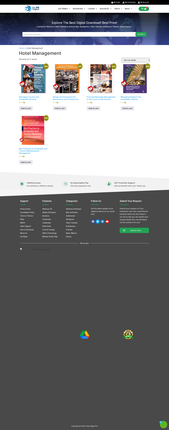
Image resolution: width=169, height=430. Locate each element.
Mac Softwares (72, 212)
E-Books (91, 9)
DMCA (22, 223)
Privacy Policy (25, 209)
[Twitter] (98, 221)
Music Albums (71, 233)
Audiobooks (78, 9)
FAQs (22, 219)
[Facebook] (93, 221)
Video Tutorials (71, 223)
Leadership (46, 223)
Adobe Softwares (49, 212)
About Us (23, 233)
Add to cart (26, 108)
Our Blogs (23, 237)
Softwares (63, 9)
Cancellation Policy (27, 212)
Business (45, 216)
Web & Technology (49, 233)
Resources (104, 9)
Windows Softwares (73, 209)
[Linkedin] (102, 221)
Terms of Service (26, 216)
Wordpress (70, 219)
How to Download (27, 230)
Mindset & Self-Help (49, 237)
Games (68, 237)
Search (141, 34)
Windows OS (47, 209)
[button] (134, 230)
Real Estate (46, 226)
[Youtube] (107, 221)
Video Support (25, 226)
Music (127, 9)
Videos (117, 9)
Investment (46, 219)
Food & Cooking (48, 230)
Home (21, 48)
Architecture (70, 226)
